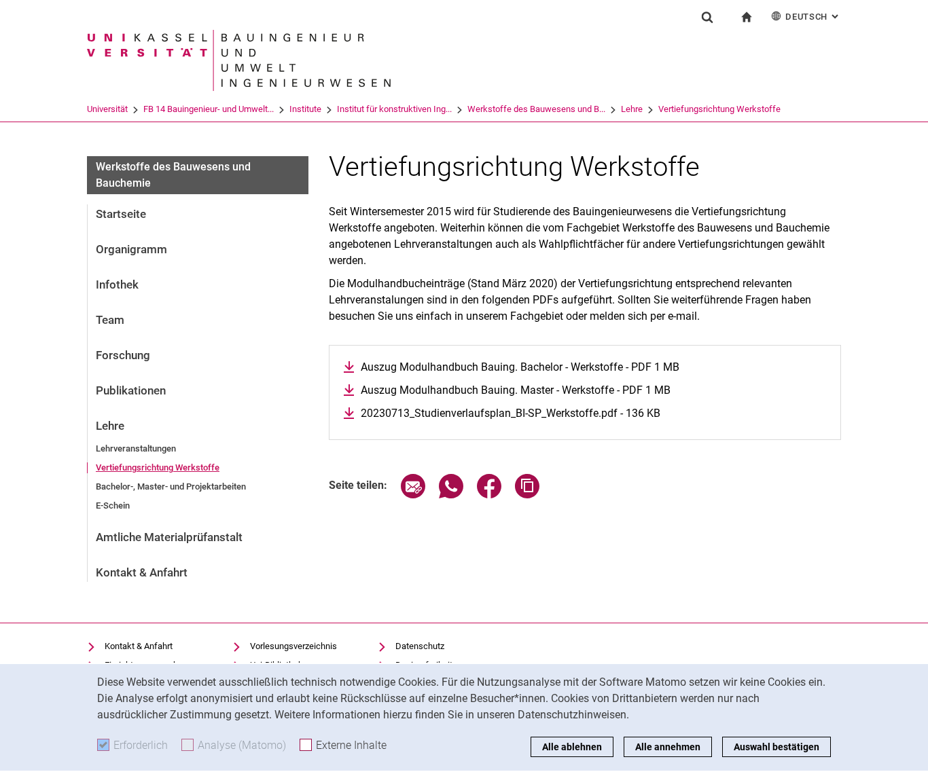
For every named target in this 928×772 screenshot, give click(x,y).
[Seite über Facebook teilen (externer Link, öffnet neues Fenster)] (489, 494)
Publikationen (131, 390)
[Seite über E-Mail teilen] (413, 494)
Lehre (632, 109)
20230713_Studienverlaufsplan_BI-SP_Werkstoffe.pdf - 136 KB (510, 413)
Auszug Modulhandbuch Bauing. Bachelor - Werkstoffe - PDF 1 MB (520, 367)
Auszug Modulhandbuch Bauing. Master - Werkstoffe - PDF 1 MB (516, 390)
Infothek (117, 284)
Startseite (121, 214)
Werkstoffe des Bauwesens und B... (536, 109)
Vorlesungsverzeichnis (293, 646)
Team (110, 320)
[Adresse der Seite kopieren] (527, 494)
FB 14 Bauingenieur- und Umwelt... (208, 109)
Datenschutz (419, 646)
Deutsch (813, 17)
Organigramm (131, 249)
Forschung (123, 355)
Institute (305, 109)
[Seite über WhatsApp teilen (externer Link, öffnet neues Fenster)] (451, 494)
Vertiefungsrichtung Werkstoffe (719, 109)
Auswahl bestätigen (776, 746)
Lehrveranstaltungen (136, 448)
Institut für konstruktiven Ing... (394, 109)
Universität (107, 109)
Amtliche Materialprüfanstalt (169, 537)
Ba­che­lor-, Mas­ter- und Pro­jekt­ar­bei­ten (171, 486)
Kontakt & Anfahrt (142, 572)
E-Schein (113, 505)
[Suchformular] (707, 17)
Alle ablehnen (572, 746)
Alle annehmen (667, 746)
